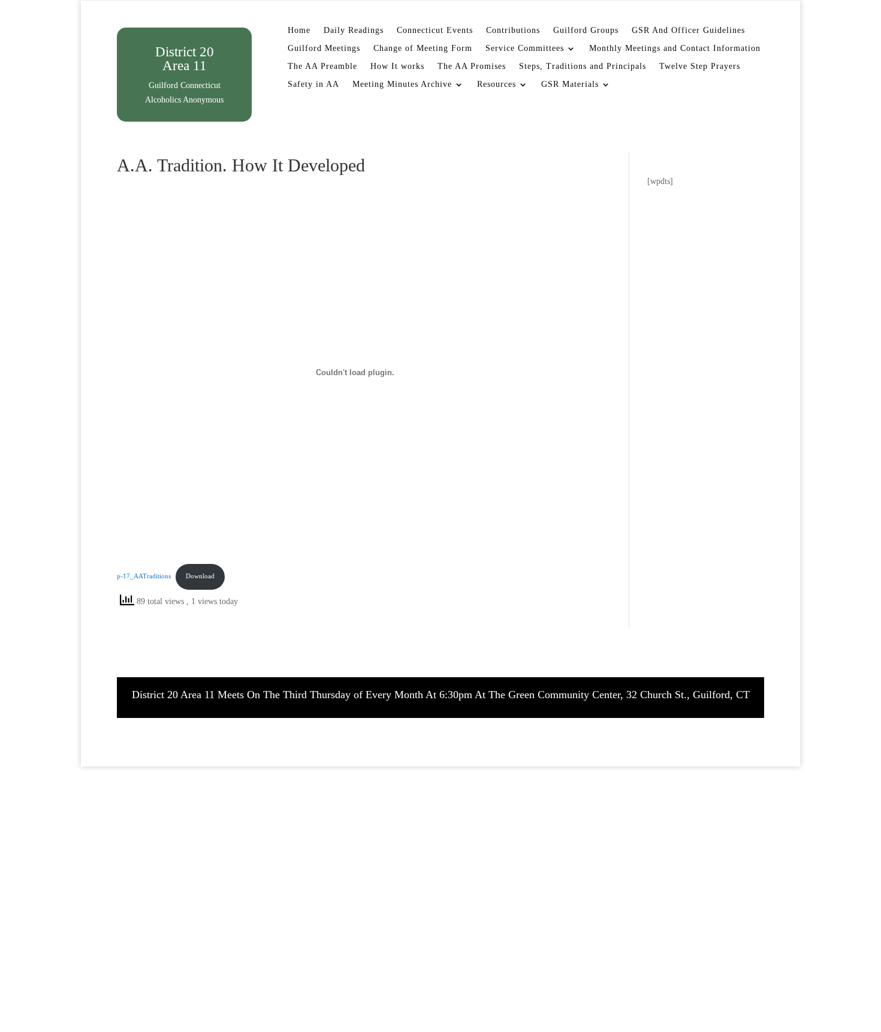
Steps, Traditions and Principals (582, 66)
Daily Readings (354, 30)
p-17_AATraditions (144, 576)
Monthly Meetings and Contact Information (675, 48)
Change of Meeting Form (422, 48)
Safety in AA (313, 84)
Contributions (513, 30)
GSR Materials (570, 84)
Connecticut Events (435, 30)
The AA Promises (472, 66)
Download (200, 576)
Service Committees (524, 48)
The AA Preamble (322, 66)
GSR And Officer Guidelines (688, 30)
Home (299, 30)
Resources (496, 84)
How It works (397, 66)
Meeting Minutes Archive (402, 84)
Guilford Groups (585, 30)
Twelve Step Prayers (699, 66)
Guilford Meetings (324, 48)
